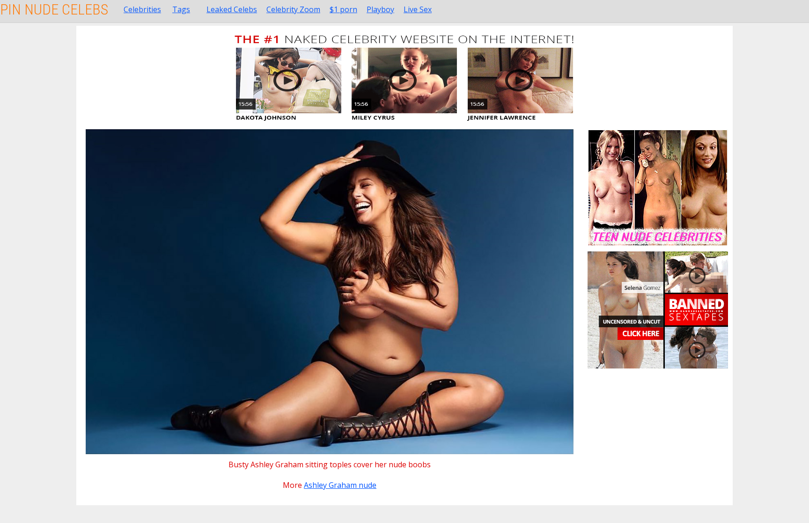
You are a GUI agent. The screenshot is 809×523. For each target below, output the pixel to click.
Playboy (380, 9)
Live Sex (418, 9)
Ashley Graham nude (340, 485)
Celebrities (142, 9)
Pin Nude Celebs (54, 9)
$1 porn (343, 9)
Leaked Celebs (231, 9)
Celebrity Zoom (293, 9)
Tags (181, 9)
